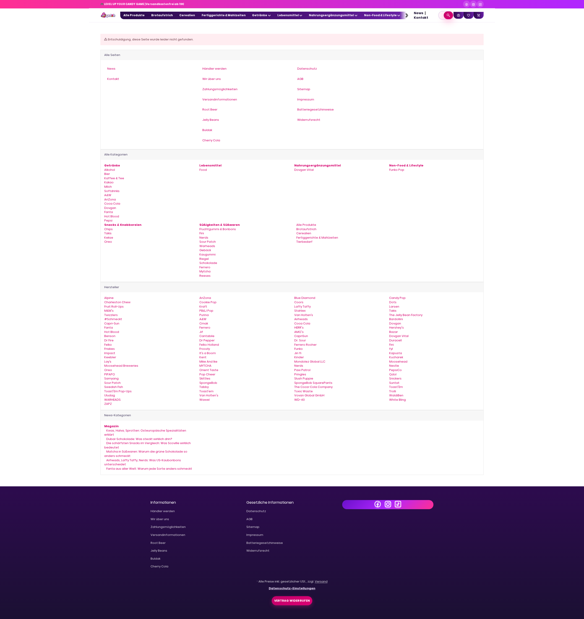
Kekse (108, 237)
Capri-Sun (111, 323)
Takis (108, 233)
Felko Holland (209, 344)
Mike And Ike (208, 361)
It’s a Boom (207, 353)
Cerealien (303, 233)
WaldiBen (396, 395)
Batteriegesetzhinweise (264, 543)
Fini (201, 233)
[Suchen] (448, 15)
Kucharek (396, 357)
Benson (109, 336)
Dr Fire (109, 340)
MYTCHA (205, 365)
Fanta (108, 212)
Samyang (111, 378)
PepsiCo (395, 370)
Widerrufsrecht (257, 550)
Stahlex (300, 310)
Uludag (109, 395)
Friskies (109, 349)
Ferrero (204, 267)
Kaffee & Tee (114, 178)
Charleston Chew (117, 302)
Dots (392, 302)
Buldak (155, 558)
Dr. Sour (300, 340)
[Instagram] (473, 4)
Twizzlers (111, 315)
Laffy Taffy (302, 306)
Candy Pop (397, 298)
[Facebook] (466, 4)
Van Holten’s (303, 315)
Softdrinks (112, 191)
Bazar (393, 332)
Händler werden (163, 511)
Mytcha (205, 271)
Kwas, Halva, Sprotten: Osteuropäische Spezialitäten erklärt (145, 432)
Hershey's (396, 327)
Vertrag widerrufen (292, 600)
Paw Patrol (302, 370)
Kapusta (395, 353)
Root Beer (158, 543)
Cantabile (206, 336)
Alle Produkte (306, 225)
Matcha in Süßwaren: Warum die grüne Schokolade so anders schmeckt (145, 453)
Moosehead (398, 361)
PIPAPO (109, 374)
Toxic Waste (303, 391)
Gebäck (205, 250)
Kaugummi (207, 254)
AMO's (299, 332)
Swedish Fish (113, 387)
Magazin (111, 426)
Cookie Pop (207, 302)
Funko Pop (396, 170)
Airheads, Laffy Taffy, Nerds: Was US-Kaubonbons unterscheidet (142, 462)
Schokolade (208, 263)
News (418, 13)
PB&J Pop (206, 310)
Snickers (395, 378)
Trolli (392, 391)
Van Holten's (208, 395)
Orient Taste (208, 370)
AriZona (110, 199)
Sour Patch (207, 242)
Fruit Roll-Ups (114, 306)
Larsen (394, 306)
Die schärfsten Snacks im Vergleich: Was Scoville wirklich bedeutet (147, 445)
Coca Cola (112, 203)
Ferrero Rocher (305, 344)
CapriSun (301, 336)
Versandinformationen (168, 535)
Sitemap (252, 527)
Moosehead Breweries (121, 365)
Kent (202, 357)
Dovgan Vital (304, 170)
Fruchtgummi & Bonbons (217, 229)
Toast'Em (396, 387)
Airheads (301, 319)
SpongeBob (208, 383)
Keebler (110, 357)
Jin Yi (297, 353)
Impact (109, 353)
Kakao (109, 182)
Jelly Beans (159, 550)
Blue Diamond (304, 298)
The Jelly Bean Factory (405, 315)
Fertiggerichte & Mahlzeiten (317, 237)
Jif (201, 332)
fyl (391, 349)
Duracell (395, 340)
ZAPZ (108, 404)
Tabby (204, 387)
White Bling (397, 400)
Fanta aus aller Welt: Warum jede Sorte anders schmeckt (149, 468)
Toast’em (206, 391)
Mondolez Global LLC (309, 361)
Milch (108, 186)
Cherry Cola (159, 566)
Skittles (204, 378)
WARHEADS (112, 400)
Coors (298, 302)
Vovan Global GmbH (309, 395)
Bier (107, 174)
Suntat (394, 383)
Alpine (109, 298)
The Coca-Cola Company (313, 387)
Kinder (299, 357)
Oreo (108, 242)
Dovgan (110, 208)
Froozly (204, 349)
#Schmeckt (113, 319)
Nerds (203, 237)
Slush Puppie (303, 378)
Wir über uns (160, 519)
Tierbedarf (304, 242)
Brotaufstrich (306, 229)
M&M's (109, 310)
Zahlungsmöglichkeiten (168, 527)
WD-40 (299, 400)
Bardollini (396, 319)
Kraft (203, 306)
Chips (108, 229)
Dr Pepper (207, 340)
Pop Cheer (207, 374)
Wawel (204, 400)
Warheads (207, 246)
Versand (321, 581)
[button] (404, 15)
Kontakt (421, 17)
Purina (204, 315)
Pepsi (108, 220)
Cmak (203, 323)
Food (203, 170)
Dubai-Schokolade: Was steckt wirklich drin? (139, 439)
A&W (107, 195)
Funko (298, 349)
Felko (108, 344)
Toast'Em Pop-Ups (118, 391)
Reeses (205, 276)
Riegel (204, 259)
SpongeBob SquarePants (313, 383)
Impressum (254, 535)
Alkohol (109, 170)
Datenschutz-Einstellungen (292, 588)
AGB (249, 519)
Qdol (392, 374)
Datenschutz (256, 511)
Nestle (394, 365)
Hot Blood (111, 216)
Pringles (300, 374)
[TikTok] (480, 4)
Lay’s (107, 361)
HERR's (299, 327)
